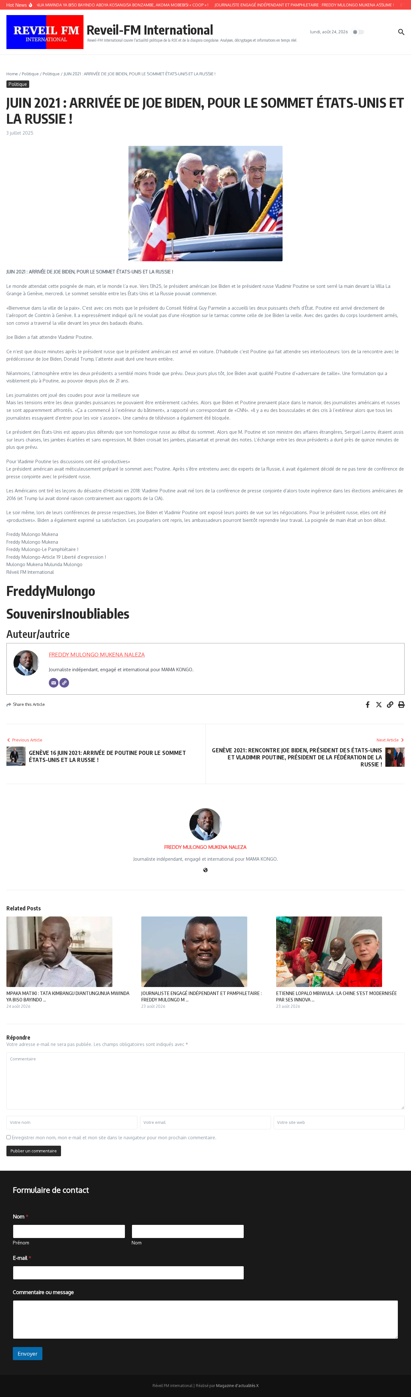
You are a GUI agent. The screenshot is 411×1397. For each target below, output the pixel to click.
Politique (30, 73)
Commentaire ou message (43, 1292)
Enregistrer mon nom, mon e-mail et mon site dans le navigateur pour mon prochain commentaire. (114, 1137)
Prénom (21, 1242)
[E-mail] (53, 683)
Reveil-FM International (150, 29)
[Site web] (205, 870)
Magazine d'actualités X (237, 1385)
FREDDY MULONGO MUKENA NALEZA (97, 654)
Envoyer (28, 1353)
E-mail (22, 1258)
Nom (137, 1242)
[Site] (64, 683)
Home (12, 73)
